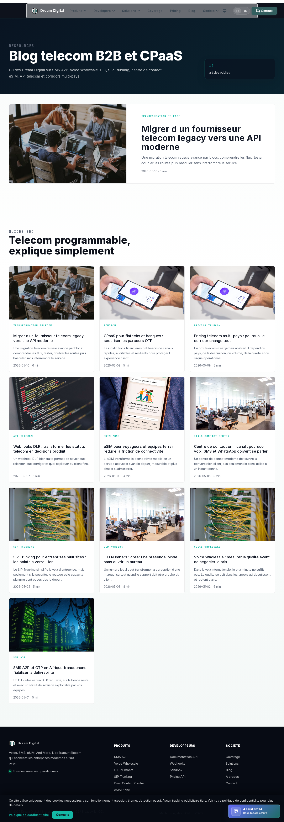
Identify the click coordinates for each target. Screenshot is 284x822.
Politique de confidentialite (29, 815)
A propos (232, 777)
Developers (102, 11)
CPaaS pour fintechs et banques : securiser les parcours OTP (133, 338)
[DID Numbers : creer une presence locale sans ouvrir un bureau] (142, 514)
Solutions (129, 11)
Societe (209, 11)
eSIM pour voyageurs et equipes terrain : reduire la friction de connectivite (140, 448)
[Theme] (224, 11)
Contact (231, 783)
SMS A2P (120, 757)
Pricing (175, 11)
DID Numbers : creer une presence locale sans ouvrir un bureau (140, 559)
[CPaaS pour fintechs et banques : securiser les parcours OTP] (142, 292)
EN (245, 10)
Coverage (154, 11)
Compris (62, 814)
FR (237, 10)
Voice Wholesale (126, 763)
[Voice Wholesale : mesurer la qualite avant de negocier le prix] (232, 514)
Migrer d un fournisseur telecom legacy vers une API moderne (48, 338)
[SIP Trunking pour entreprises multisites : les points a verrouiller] (51, 514)
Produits (76, 11)
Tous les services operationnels (35, 771)
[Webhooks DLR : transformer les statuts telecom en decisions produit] (51, 403)
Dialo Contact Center (129, 783)
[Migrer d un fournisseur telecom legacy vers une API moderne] (51, 292)
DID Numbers (123, 770)
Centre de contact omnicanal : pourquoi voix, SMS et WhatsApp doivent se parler (231, 448)
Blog (191, 11)
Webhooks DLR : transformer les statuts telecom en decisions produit (49, 448)
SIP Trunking (123, 777)
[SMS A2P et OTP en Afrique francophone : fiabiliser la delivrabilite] (51, 624)
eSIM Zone (122, 790)
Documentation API (184, 757)
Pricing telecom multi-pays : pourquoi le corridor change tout (229, 338)
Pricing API (177, 777)
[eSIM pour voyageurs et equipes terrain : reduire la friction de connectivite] (142, 403)
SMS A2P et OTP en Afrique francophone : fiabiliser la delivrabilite (51, 670)
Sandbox (176, 770)
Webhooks (177, 763)
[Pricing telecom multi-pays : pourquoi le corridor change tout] (232, 292)
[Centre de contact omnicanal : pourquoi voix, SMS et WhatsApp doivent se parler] (232, 403)
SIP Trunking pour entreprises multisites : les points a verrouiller (49, 559)
